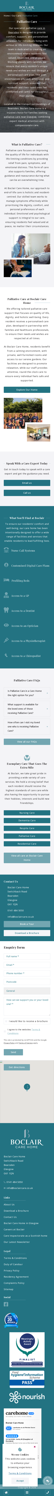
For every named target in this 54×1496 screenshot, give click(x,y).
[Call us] (47, 1492)
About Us (9, 1204)
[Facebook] (6, 1305)
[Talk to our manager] (48, 1481)
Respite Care (27, 828)
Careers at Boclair (14, 1229)
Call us (27, 492)
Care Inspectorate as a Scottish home (25, 1235)
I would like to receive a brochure (28, 1021)
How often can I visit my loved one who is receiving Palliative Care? (24, 726)
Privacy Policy (9, 1043)
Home (7, 15)
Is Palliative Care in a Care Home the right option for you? (25, 693)
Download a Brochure (27, 933)
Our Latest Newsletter (17, 1241)
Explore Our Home (26, 389)
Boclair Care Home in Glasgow (21, 1223)
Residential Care (27, 843)
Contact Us (10, 1217)
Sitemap (8, 1289)
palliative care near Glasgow (20, 116)
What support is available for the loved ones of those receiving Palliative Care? (23, 708)
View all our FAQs (27, 741)
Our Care (16, 15)
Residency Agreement (16, 1276)
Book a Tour (27, 923)
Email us (27, 482)
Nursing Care (27, 812)
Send (13, 1052)
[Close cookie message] (34, 1447)
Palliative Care (30, 15)
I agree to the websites (24, 1031)
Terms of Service (26, 1043)
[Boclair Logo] (27, 6)
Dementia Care (27, 820)
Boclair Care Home (15, 1423)
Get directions (17, 1067)
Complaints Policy (14, 1282)
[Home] (6, 1492)
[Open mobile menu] (27, 1492)
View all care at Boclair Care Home (27, 857)
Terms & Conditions (15, 1258)
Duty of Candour (13, 1264)
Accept (20, 1480)
